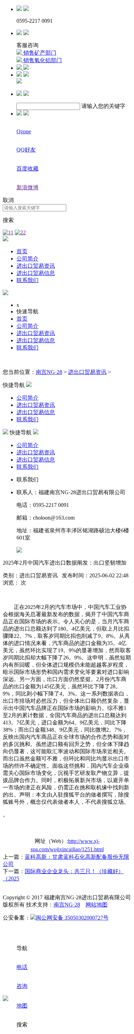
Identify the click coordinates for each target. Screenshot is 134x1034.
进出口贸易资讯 (35, 266)
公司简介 (27, 259)
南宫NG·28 (49, 372)
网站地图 (97, 905)
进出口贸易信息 (35, 273)
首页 (21, 251)
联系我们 (27, 280)
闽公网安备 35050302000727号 (72, 918)
